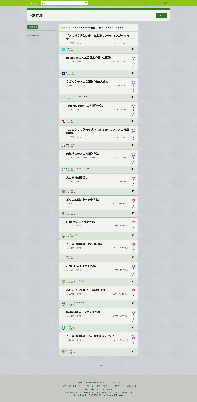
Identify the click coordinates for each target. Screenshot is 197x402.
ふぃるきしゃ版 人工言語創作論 (85, 290)
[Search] (86, 3)
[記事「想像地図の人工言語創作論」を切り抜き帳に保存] (133, 169)
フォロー (161, 15)
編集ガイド (94, 389)
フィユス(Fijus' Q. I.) (73, 235)
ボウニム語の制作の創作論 (82, 199)
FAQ (98, 386)
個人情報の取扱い (107, 389)
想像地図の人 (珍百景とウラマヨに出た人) (81, 168)
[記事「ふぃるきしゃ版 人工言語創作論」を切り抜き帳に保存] (133, 303)
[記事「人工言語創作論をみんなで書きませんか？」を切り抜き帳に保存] (133, 352)
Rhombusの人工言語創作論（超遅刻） (90, 57)
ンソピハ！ (70, 351)
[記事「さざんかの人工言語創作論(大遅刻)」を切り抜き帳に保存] (133, 97)
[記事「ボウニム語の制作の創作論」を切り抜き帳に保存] (133, 213)
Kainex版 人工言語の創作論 (83, 312)
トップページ (66, 386)
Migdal (79, 383)
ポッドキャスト (84, 386)
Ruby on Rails (79, 395)
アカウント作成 (160, 3)
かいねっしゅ (71, 327)
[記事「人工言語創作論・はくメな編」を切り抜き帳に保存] (133, 257)
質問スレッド (107, 386)
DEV (63, 392)
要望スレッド (119, 386)
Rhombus (70, 72)
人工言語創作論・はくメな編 (84, 244)
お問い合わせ (131, 386)
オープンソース (100, 392)
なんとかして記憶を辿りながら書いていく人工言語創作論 (97, 131)
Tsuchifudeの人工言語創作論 (84, 105)
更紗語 (95, 158)
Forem (118, 392)
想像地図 (87, 158)
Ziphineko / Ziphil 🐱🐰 (75, 281)
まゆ (67, 213)
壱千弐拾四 (70, 144)
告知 (74, 386)
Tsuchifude (70, 120)
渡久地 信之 (70, 191)
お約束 (85, 389)
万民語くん (70, 48)
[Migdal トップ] (33, 3)
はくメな (69, 257)
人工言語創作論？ (77, 177)
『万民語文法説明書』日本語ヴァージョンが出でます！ (97, 37)
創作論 (78, 43)
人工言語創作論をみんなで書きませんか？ (92, 336)
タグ (93, 386)
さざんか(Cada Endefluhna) (76, 96)
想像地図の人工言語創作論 (82, 153)
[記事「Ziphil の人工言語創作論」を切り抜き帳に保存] (133, 281)
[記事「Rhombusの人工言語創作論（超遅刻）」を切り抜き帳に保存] (133, 73)
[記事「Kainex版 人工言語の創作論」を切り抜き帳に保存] (133, 328)
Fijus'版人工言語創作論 (80, 222)
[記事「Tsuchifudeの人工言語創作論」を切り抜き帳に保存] (133, 121)
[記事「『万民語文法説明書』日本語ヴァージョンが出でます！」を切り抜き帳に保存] (133, 49)
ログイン (146, 3)
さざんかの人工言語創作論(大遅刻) (87, 81)
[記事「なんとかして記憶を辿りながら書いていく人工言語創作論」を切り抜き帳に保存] (133, 145)
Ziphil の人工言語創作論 (81, 266)
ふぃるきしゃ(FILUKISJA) (75, 303)
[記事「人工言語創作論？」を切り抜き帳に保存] (133, 191)
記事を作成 (33, 27)
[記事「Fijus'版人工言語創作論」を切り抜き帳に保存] (133, 235)
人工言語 (70, 43)
